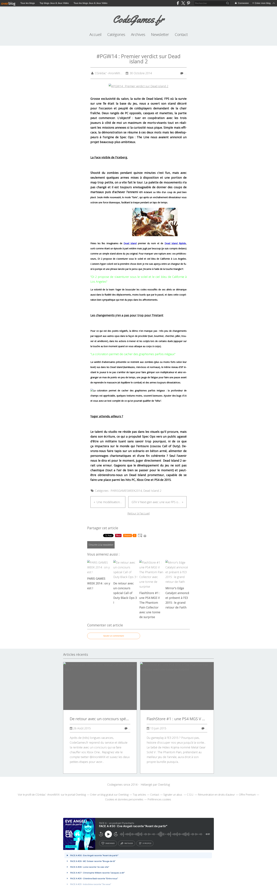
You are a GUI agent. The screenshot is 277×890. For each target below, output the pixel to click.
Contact (181, 34)
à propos (147, 843)
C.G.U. (190, 794)
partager (128, 843)
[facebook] (178, 3)
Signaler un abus (173, 794)
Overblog (164, 784)
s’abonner (110, 843)
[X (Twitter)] (183, 3)
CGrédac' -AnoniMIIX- (47, 794)
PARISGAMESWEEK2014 (126, 491)
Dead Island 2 (152, 491)
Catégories (116, 34)
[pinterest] (188, 3)
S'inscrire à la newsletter (100, 544)
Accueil (95, 34)
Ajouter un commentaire (113, 636)
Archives (138, 34)
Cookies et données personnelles (124, 799)
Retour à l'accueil (138, 513)
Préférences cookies (159, 799)
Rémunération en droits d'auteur (216, 794)
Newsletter (160, 34)
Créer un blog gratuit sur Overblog (109, 794)
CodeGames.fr (138, 19)
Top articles (139, 794)
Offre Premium (247, 794)
